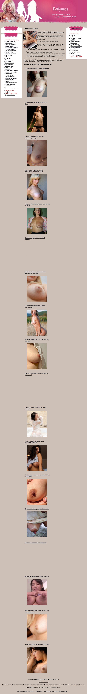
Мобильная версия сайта (51, 691)
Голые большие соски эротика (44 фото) (37, 68)
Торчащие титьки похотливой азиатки (37, 576)
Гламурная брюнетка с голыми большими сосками (34, 441)
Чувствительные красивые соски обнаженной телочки (35, 272)
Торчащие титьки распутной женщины (37, 509)
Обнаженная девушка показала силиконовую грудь (34, 137)
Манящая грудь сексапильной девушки (37, 644)
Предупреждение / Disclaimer (25, 691)
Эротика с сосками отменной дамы (35, 542)
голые (65, 684)
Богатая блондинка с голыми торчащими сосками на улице (34, 170)
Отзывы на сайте (43, 682)
